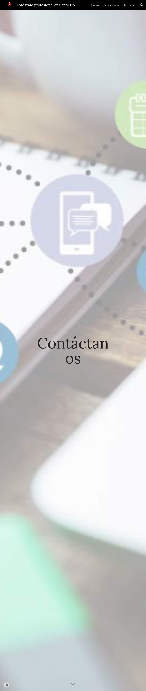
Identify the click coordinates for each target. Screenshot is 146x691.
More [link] (128, 5)
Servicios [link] (109, 5)
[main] (73, 350)
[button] (141, 5)
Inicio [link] (95, 5)
